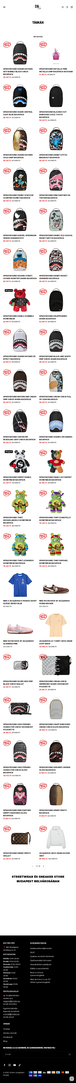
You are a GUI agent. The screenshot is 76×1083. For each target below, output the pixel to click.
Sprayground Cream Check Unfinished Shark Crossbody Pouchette (54, 684)
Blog (5, 1041)
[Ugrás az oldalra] (43, 866)
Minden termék (10, 1033)
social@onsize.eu (12, 1014)
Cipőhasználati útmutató (40, 960)
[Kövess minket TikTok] (19, 1065)
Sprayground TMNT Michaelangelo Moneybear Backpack (17, 520)
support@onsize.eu (11, 1001)
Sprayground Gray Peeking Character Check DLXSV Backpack (17, 770)
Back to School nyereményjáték (37, 974)
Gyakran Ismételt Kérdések (42, 956)
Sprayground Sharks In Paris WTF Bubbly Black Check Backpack (18, 71)
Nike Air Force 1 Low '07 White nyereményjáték (40, 980)
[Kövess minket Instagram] (9, 1065)
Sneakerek (7, 1037)
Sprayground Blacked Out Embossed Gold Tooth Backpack (53, 114)
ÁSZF (32, 952)
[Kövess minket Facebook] (4, 1065)
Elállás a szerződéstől (39, 968)
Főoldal (6, 1029)
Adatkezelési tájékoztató (41, 948)
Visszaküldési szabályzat (40, 964)
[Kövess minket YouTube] (14, 1065)
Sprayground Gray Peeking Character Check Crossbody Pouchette (18, 727)
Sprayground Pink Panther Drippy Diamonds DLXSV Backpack (17, 813)
